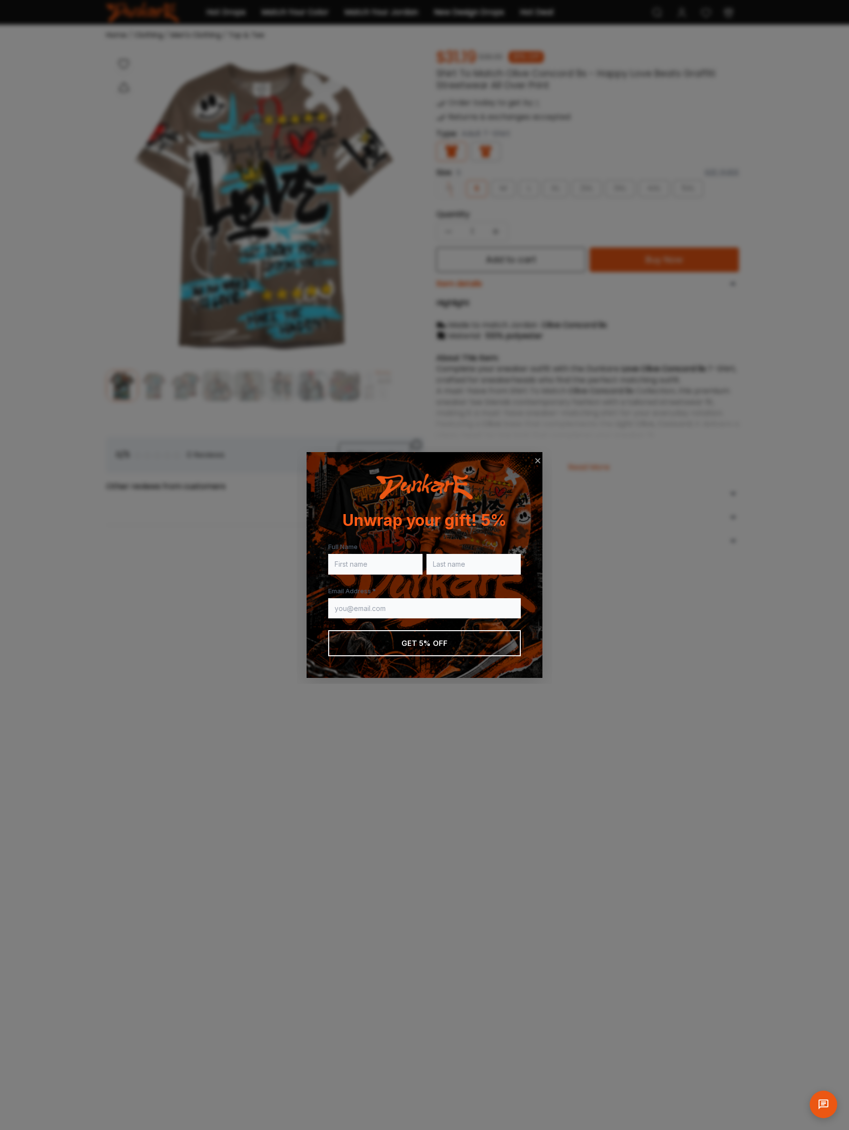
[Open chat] (823, 1104)
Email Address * (352, 591)
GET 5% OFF (424, 643)
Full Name (343, 546)
